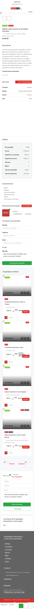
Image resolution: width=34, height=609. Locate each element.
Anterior (12, 464)
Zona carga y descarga (11, 199)
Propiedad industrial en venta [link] (14, 347)
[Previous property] (6, 464)
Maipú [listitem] (7, 555)
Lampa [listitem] (7, 561)
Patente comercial (14, 592)
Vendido (11, 432)
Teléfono (5, 232)
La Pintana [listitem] (8, 558)
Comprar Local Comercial (9, 590)
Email (4, 240)
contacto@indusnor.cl (17, 4)
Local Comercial (18, 590)
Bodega (6, 190)
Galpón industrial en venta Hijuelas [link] (15, 392)
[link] (17, 285)
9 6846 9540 (17, 2)
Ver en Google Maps (24, 82)
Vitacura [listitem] (7, 552)
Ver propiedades (26, 206)
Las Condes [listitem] (8, 549)
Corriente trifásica (9, 192)
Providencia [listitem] (8, 546)
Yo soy (4, 247)
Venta (6, 299)
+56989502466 (17, 214)
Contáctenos (8, 579)
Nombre (4, 225)
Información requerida (17, 263)
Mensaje (5, 251)
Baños (6, 188)
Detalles (25, 312)
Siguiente (22, 464)
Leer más (5, 75)
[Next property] (27, 464)
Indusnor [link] (11, 317)
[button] (17, 13)
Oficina (6, 197)
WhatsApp (28, 214)
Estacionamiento (9, 194)
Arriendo (11, 25)
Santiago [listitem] (7, 544)
